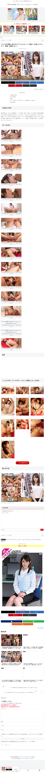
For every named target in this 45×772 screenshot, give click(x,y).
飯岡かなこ (3, 541)
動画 (11, 98)
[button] (30, 85)
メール (2, 725)
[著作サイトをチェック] (11, 621)
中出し (40, 539)
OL (7, 539)
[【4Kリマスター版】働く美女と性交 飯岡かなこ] (22, 577)
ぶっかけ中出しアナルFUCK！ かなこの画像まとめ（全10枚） (23, 100)
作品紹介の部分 (14, 95)
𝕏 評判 (9, 769)
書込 (42, 529)
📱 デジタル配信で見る (22, 462)
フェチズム (3, 539)
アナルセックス (16, 539)
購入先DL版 (13, 102)
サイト (2, 729)
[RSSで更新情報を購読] (22, 624)
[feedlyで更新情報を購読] (33, 621)
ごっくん (21, 539)
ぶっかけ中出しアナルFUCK (33, 539)
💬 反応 (16, 769)
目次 (21, 92)
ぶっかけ (25, 539)
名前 (2, 721)
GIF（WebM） (13, 96)
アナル (11, 539)
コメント (3, 708)
